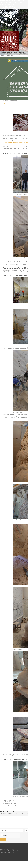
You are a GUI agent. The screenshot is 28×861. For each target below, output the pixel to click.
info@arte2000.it (3, 852)
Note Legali (13, 852)
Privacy (8, 852)
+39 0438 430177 (4, 850)
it (4, 101)
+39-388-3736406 (14, 850)
